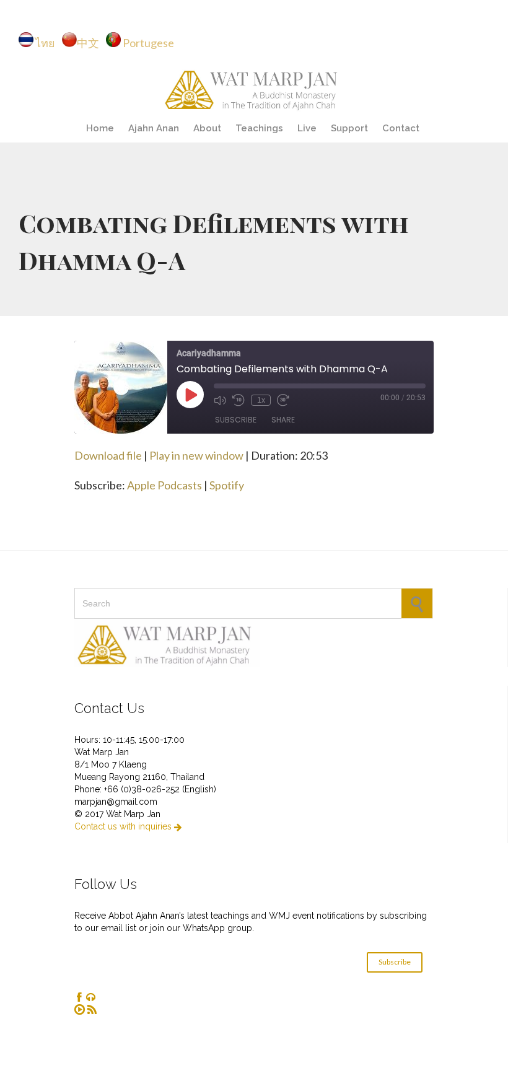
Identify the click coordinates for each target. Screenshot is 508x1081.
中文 (91, 43)
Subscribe (235, 419)
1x (261, 400)
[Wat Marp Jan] (254, 88)
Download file (108, 455)
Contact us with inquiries (128, 826)
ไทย (48, 43)
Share (283, 419)
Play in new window (196, 455)
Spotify (226, 485)
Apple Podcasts (164, 485)
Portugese (148, 43)
